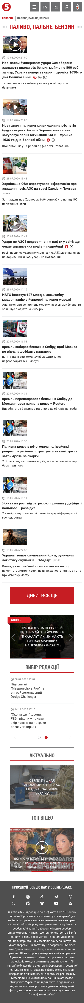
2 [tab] (58, 658)
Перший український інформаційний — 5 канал (7, 6)
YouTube (56, 903)
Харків (6, 193)
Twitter (13, 903)
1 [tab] (26, 658)
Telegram (56, 897)
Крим (57, 560)
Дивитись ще (42, 595)
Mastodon (28, 903)
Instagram (28, 897)
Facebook (13, 897)
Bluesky (42, 903)
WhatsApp (70, 897)
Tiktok (42, 897)
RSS (70, 903)
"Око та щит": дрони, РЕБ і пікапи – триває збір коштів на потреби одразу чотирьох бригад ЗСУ (28, 723)
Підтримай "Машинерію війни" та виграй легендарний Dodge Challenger (27, 690)
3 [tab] (63, 871)
